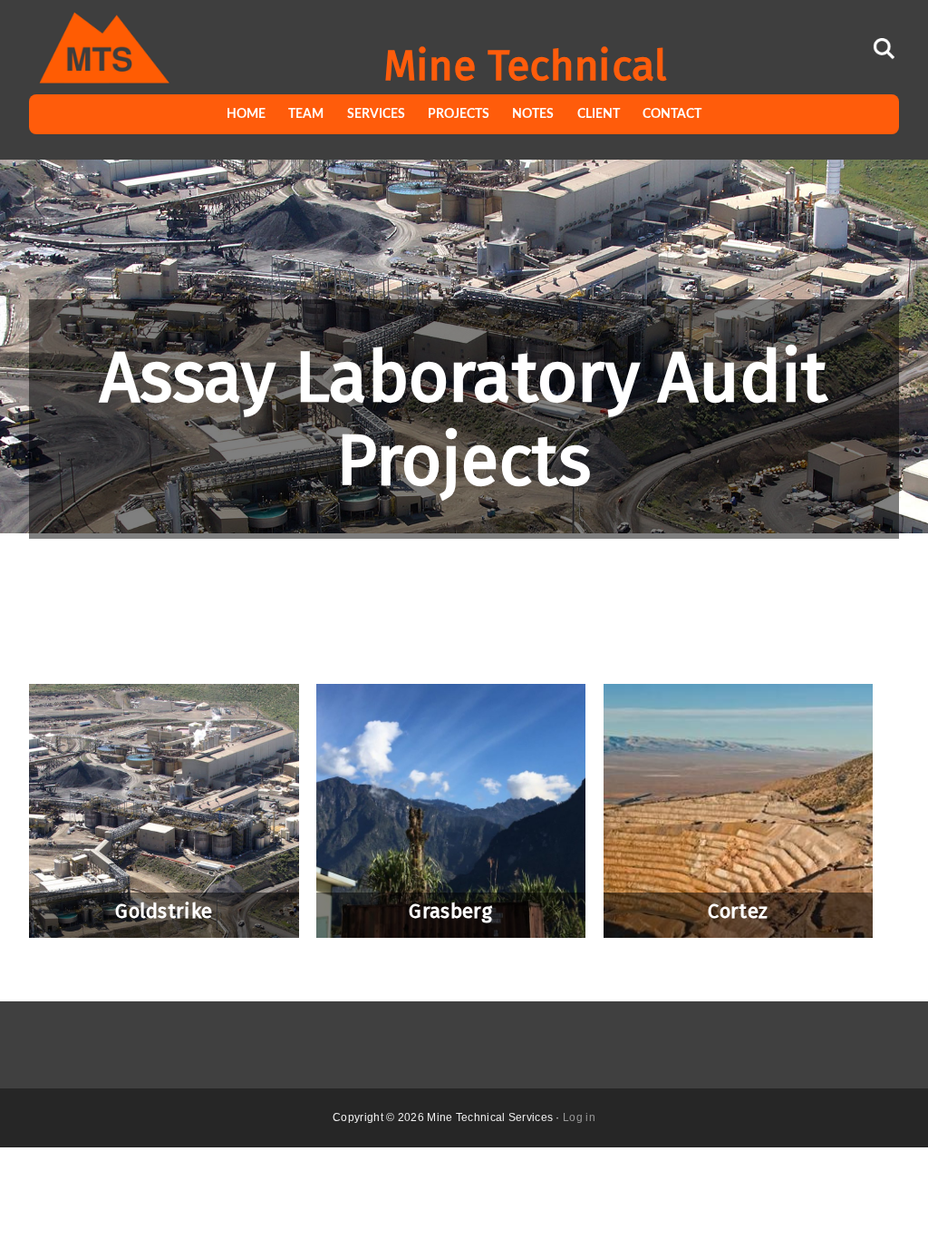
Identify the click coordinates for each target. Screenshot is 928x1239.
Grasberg (450, 911)
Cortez (738, 911)
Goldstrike (163, 911)
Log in (579, 1117)
